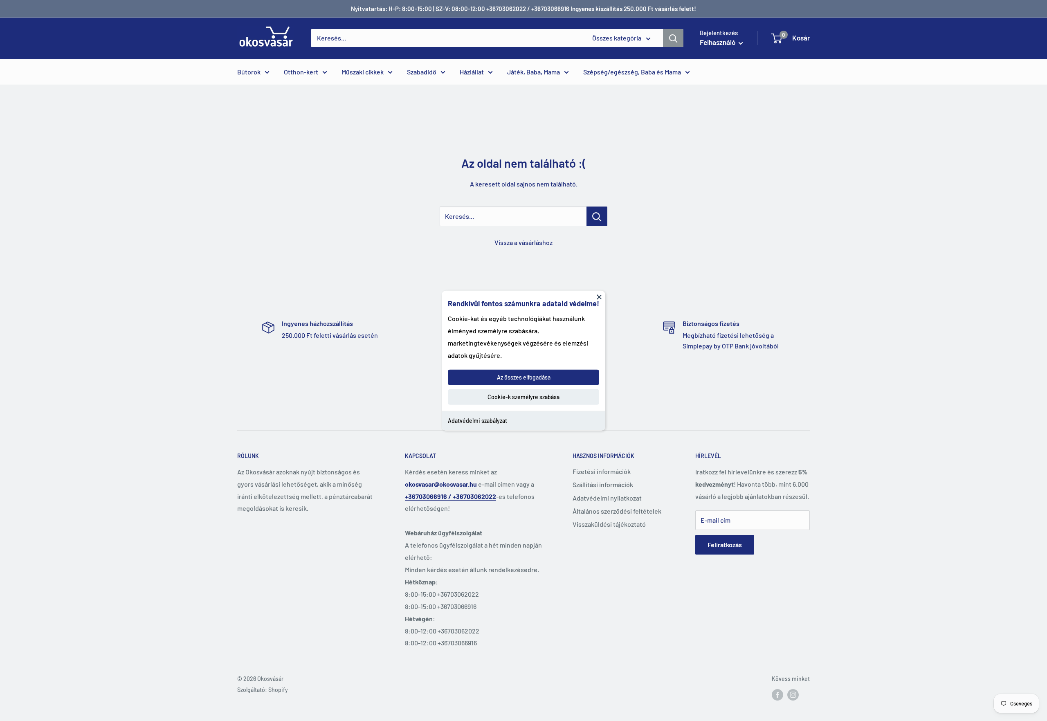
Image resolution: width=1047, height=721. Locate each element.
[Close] (599, 296)
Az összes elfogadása (523, 377)
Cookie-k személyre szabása (523, 396)
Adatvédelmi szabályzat (477, 420)
